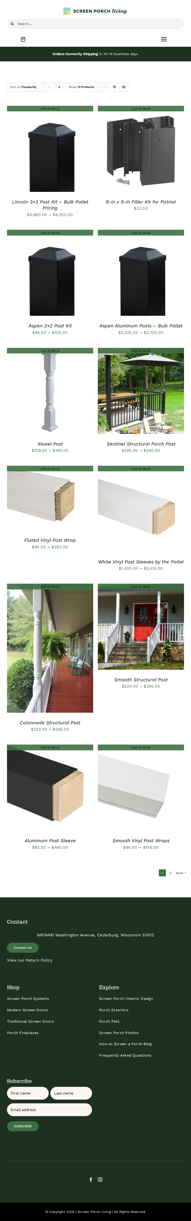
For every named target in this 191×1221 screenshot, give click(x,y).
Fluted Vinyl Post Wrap (50, 540)
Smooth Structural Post (141, 679)
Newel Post (50, 444)
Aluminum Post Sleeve (50, 840)
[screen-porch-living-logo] (95, 9)
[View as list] (123, 87)
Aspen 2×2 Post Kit (50, 326)
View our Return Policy (30, 960)
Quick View (50, 149)
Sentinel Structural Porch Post (141, 444)
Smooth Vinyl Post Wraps (141, 840)
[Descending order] (59, 87)
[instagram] (100, 1179)
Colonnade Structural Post (50, 722)
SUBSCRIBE (23, 1126)
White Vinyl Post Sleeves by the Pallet (141, 562)
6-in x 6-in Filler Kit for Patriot (141, 202)
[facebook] (91, 1179)
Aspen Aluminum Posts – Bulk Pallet (140, 326)
